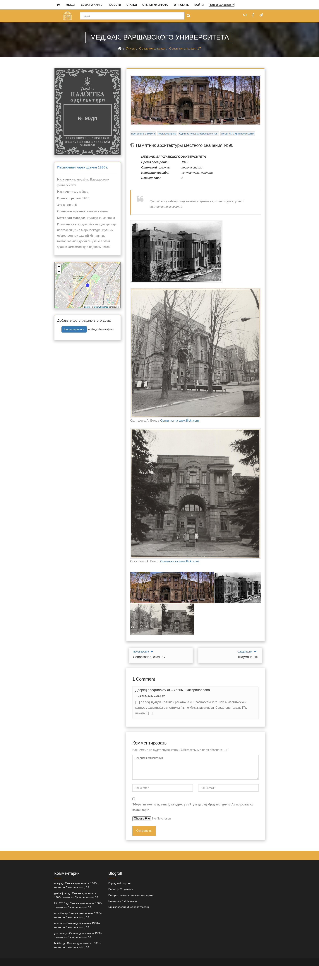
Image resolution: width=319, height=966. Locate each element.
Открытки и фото (155, 4)
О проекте (181, 4)
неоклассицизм (167, 133)
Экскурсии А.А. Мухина (122, 900)
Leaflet (87, 306)
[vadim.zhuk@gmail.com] (245, 15)
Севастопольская (152, 48)
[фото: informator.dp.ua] (172, 587)
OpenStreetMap (101, 306)
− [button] (59, 271)
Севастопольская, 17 (185, 48)
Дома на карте (91, 4)
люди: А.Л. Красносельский (237, 133)
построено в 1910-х (143, 133)
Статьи (131, 4)
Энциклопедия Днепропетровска (128, 906)
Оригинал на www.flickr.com (179, 420)
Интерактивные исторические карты (130, 895)
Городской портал (119, 883)
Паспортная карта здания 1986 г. (82, 167)
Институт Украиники (120, 889)
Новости (114, 4)
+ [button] (59, 266)
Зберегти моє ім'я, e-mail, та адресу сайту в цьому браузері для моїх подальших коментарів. (192, 807)
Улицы (70, 4)
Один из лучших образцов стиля (198, 133)
